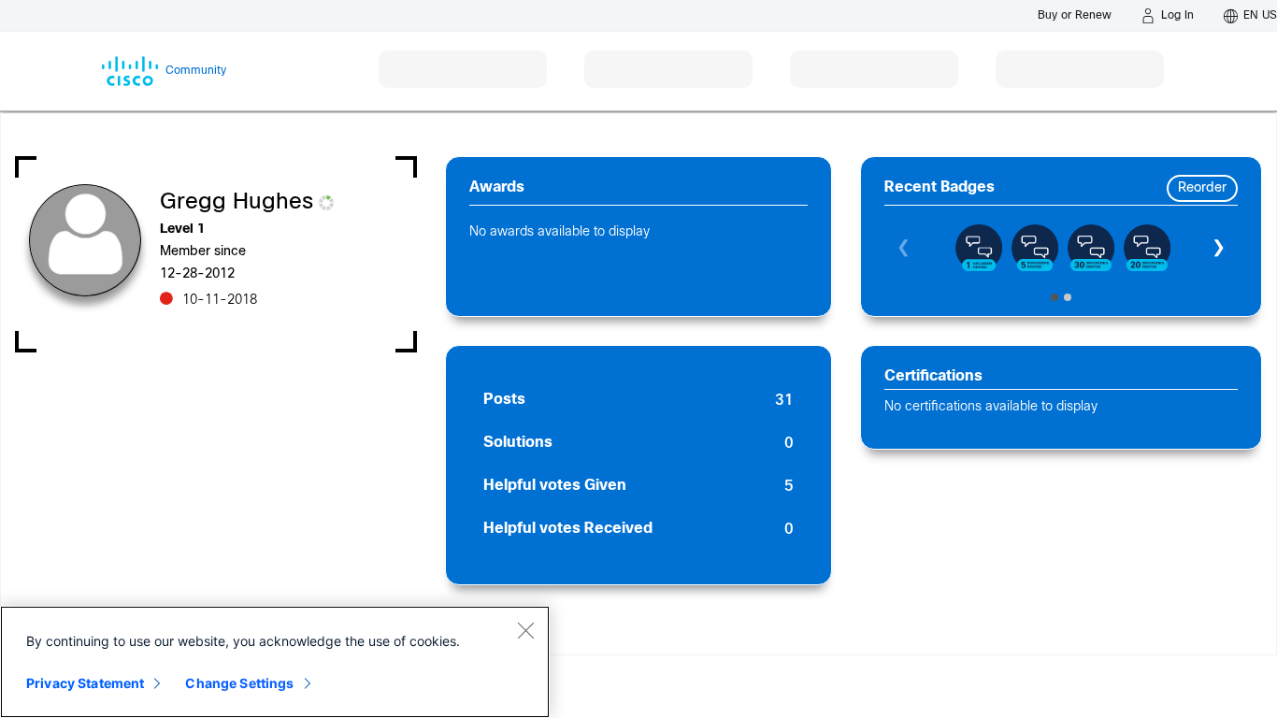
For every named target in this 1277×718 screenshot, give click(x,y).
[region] (275, 662)
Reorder (1202, 188)
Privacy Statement (85, 683)
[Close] (525, 630)
